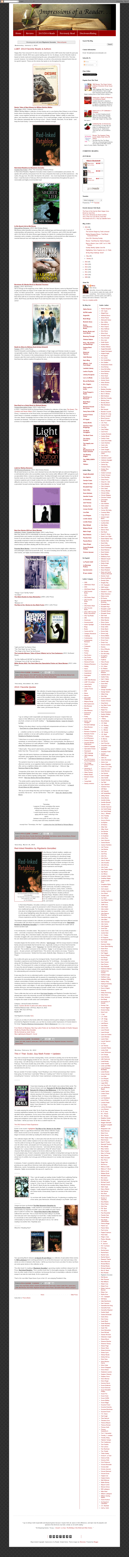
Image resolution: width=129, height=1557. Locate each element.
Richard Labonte (105, 1268)
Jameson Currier (106, 769)
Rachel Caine (105, 1255)
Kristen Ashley (105, 1010)
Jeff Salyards (105, 791)
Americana (87, 620)
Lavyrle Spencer (105, 1041)
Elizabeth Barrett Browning (106, 601)
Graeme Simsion (106, 701)
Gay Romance (88, 659)
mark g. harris (105, 1508)
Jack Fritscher (105, 743)
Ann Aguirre (87, 477)
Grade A (32, 1285)
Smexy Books (87, 422)
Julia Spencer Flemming (105, 914)
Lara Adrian (104, 1025)
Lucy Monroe (105, 1109)
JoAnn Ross (104, 838)
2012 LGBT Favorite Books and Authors (90, 612)
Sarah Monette (105, 1325)
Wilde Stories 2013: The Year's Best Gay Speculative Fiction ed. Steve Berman (41, 663)
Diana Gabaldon (105, 567)
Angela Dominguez (106, 351)
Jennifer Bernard (106, 802)
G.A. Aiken (104, 666)
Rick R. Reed (105, 1270)
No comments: (36, 1039)
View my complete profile (90, 300)
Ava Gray (104, 387)
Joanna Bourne (105, 842)
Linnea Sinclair (88, 509)
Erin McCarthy (105, 653)
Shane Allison (105, 1339)
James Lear (104, 762)
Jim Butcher (104, 831)
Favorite (32, 836)
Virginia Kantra (105, 1478)
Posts (87, 61)
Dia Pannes (104, 565)
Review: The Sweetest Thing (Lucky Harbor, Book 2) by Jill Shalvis (101, 137)
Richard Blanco (66, 836)
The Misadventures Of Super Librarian (88, 450)
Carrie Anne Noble (106, 440)
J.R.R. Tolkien (105, 736)
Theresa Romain (106, 1425)
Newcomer (91, 163)
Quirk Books (88, 719)
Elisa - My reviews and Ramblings (88, 343)
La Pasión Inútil (88, 562)
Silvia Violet (104, 1365)
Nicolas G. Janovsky (104, 1198)
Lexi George (104, 1054)
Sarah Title (104, 1328)
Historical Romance (90, 664)
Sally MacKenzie (106, 1301)
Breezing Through (88, 336)
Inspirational (87, 673)
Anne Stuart (104, 376)
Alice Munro (26, 836)
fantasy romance (89, 783)
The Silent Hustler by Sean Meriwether (27, 597)
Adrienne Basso (105, 315)
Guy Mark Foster (44, 1285)
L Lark (103, 1014)
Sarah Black (104, 1321)
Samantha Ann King (107, 1305)
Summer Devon (105, 1383)
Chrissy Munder (105, 491)
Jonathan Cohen (105, 876)
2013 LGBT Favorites (35, 675)
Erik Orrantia (104, 651)
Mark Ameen (38, 836)
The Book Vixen (88, 435)
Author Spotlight (89, 624)
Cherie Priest (105, 479)
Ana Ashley (91, 165)
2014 (86, 264)
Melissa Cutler (105, 1166)
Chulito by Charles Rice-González (25, 1030)
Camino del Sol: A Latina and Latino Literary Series (35, 1005)
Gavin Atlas (86, 490)
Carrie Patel (104, 447)
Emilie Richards (105, 624)
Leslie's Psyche (88, 371)
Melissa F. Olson (106, 1169)
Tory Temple (104, 1451)
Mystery (86, 708)
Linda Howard (105, 1063)
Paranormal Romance (87, 713)
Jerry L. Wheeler (106, 813)
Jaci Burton (104, 741)
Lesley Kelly (104, 1050)
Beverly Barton (105, 402)
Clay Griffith (104, 508)
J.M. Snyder (104, 732)
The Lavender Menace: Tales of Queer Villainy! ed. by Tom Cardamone (38, 653)
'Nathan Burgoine (24, 675)
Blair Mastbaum (105, 405)
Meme (86, 693)
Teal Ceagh (104, 1416)
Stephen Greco (105, 1376)
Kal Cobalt (104, 942)
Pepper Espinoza (106, 1232)
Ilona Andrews (87, 493)
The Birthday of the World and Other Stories (79, 1528)
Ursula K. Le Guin (36, 838)
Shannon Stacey (106, 1343)
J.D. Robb (104, 723)
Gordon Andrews (106, 698)
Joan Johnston (105, 840)
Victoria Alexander (106, 1464)
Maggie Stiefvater (106, 1122)
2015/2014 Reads (46, 33)
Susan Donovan (105, 1387)
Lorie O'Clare (104, 1100)
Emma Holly (104, 631)
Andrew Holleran (105, 347)
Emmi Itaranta (105, 638)
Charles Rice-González (105, 470)
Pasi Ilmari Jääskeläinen (105, 1220)
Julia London (104, 909)
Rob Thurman (105, 1279)
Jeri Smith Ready (106, 809)
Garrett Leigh (105, 681)
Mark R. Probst (105, 1142)
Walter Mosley (105, 1482)
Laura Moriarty (105, 1037)
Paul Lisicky (104, 1230)
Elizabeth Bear (105, 604)
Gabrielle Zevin (105, 674)
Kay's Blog (86, 360)
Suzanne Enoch (105, 1411)
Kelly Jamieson (105, 997)
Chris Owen (104, 488)
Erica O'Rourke (105, 649)
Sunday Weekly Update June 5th (95, 247)
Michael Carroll (105, 1182)
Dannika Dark (105, 541)
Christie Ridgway (106, 495)
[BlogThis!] (47, 672)
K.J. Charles (104, 935)
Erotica (86, 648)
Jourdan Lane (105, 895)
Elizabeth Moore (105, 611)
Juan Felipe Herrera (106, 900)
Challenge (87, 636)
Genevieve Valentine (104, 686)
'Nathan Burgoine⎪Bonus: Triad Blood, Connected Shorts (97, 235)
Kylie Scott (104, 1012)
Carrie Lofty (104, 445)
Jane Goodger (105, 775)
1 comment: (35, 833)
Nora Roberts (87, 534)
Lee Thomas (104, 1045)
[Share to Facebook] (51, 672)
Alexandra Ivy (105, 324)
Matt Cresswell (105, 1157)
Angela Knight (105, 353)
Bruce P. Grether (106, 420)
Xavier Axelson (105, 1499)
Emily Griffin (104, 627)
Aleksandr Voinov (106, 320)
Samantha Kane (105, 1308)
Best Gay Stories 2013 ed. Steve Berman (28, 530)
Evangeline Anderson (104, 656)
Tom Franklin (105, 1444)
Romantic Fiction (89, 734)
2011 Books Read (89, 597)
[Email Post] (42, 672)
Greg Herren (104, 703)
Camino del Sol (88, 631)
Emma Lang (104, 633)
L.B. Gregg (104, 1019)
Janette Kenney (105, 780)
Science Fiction (49, 1287)
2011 (86, 272)
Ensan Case (104, 640)
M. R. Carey (104, 1111)
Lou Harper (104, 1105)
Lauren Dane (104, 1039)
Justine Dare (104, 933)
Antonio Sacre (105, 380)
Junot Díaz (104, 928)
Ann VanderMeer (106, 360)
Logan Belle (104, 1083)
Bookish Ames (87, 322)
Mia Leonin (104, 1178)
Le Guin (103, 1043)
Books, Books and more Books (89, 332)
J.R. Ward (104, 734)
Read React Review (86, 402)
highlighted (31, 1128)
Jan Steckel (104, 773)
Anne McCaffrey (105, 369)
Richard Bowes (19, 677)
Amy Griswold (45, 675)
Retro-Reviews (88, 727)
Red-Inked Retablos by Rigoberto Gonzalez (29, 168)
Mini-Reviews (22, 1287)
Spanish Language (89, 746)
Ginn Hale (104, 696)
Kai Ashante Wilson (106, 939)
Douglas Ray (104, 582)
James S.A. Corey (106, 766)
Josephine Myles (106, 884)
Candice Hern (105, 425)
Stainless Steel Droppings (87, 426)
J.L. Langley (104, 727)
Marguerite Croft (105, 1128)
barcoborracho (87, 570)
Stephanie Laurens (106, 1372)
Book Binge (86, 318)
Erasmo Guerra (105, 644)
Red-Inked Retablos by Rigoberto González (35, 848)
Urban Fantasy (88, 772)
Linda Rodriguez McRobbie (105, 1068)
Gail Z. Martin (105, 679)
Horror (86, 668)
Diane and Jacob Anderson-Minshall (106, 573)
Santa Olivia (104, 1317)
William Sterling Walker (50, 677)
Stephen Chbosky (106, 1374)
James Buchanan (106, 760)
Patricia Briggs (105, 1223)
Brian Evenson (105, 418)
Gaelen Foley (105, 677)
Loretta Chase (87, 522)
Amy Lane (104, 340)
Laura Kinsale (105, 1032)
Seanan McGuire (106, 1334)
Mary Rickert (104, 1155)
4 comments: (36, 1283)
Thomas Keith (105, 1427)
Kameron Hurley (105, 944)
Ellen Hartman (105, 618)
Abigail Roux (104, 313)
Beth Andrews (105, 396)
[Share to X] (49, 672)
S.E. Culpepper (105, 1296)
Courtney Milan (105, 512)
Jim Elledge (104, 833)
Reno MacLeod (105, 1261)
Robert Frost (104, 1286)
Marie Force (104, 1133)
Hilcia (93, 286)
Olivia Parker (105, 1204)
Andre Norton (105, 342)
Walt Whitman (105, 1480)
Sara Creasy (104, 1319)
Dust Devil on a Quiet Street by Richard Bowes (30, 405)
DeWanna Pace (105, 556)
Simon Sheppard (106, 1367)
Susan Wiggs (105, 1402)
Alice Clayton (105, 326)
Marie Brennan (105, 1131)
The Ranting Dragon (87, 455)
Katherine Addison (106, 969)
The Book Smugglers (86, 431)
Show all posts (61, 42)
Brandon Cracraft (106, 411)
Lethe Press (87, 686)
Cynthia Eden (105, 523)
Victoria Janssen (88, 552)
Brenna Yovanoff (106, 416)
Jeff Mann (104, 789)
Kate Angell (104, 960)
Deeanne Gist (105, 561)
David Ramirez (105, 550)
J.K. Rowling (104, 725)
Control (90, 178)
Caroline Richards (106, 434)
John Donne (104, 858)
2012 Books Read (89, 606)
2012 (86, 269)
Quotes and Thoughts (87, 721)
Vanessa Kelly (105, 1458)
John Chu (104, 856)
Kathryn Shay (105, 981)
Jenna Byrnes (105, 798)
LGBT (40, 1041)
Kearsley (103, 990)
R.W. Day (104, 1248)
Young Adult (87, 781)
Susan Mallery (105, 1400)
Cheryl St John (87, 483)
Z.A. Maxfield (105, 1505)
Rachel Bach (104, 1252)
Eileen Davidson (105, 594)
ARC (24, 1041)
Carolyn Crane (87, 480)
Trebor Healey (105, 1453)
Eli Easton (104, 598)
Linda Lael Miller (105, 1066)
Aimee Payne (105, 317)
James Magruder (106, 764)
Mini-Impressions (89, 704)
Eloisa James (105, 622)
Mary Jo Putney (105, 1153)
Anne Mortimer (105, 371)
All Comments (89, 65)
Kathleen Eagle (105, 975)
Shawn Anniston (105, 1350)
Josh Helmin (104, 886)
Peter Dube (104, 1234)
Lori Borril (104, 1096)
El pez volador (87, 573)
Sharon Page (105, 1346)
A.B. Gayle (104, 311)
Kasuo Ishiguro (105, 955)
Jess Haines (104, 818)
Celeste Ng (104, 464)
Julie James (104, 924)
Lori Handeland (105, 1098)
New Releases (88, 710)
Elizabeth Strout (105, 613)
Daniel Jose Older (106, 536)
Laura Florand (105, 1030)
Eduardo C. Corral (106, 591)
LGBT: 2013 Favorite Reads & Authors (32, 49)
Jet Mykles (104, 822)
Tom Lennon (104, 1446)
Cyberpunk (87, 646)
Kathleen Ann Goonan (105, 971)
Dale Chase (104, 527)
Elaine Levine (105, 596)
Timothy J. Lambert (106, 1435)
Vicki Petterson (105, 1462)
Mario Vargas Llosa (106, 1137)
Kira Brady (104, 999)
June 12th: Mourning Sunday (94, 238)
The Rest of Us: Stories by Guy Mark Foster (29, 605)
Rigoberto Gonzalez (29, 677)
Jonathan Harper (106, 878)
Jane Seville (104, 778)
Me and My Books (88, 381)
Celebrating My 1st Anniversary (102, 124)
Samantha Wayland (106, 1310)
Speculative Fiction (59, 1287)
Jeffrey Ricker (105, 795)
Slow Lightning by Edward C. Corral (25, 1034)
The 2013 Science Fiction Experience (26, 1124)
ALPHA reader (87, 312)
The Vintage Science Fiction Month (88, 764)
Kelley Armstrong (106, 992)
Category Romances (90, 633)
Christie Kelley (105, 493)
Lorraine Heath (105, 1102)
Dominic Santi (105, 576)
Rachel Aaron (105, 1250)
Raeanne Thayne (106, 1259)
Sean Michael (105, 1332)
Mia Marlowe (104, 1180)
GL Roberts (104, 668)
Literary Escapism (88, 374)
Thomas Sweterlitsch (104, 1430)
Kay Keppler (104, 986)
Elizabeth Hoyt (87, 487)
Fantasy (86, 651)
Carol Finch (104, 431)
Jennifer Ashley (105, 800)
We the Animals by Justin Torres (24, 1032)
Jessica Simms (105, 820)
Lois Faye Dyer (105, 1085)
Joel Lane (104, 851)
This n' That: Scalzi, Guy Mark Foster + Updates (37, 1054)
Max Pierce (104, 1160)
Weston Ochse (105, 1487)
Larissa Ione (104, 1028)
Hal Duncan (104, 707)
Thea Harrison (105, 1418)
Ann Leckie (104, 358)
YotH (85, 779)
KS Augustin (104, 937)
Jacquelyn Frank (106, 751)
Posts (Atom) (26, 1298)
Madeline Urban (105, 1120)
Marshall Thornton (55, 675)
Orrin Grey (104, 1206)
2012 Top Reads (89, 615)
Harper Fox (104, 710)
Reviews (30, 33)
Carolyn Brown (105, 436)
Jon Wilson (104, 874)
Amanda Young (105, 335)
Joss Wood (104, 893)
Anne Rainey (104, 373)
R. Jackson (104, 1243)
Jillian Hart (104, 827)
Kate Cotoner (105, 962)
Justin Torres (105, 930)
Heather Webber (105, 714)
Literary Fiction (88, 688)
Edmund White (105, 589)
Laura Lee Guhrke (106, 1034)
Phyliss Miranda (105, 1239)
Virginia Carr (104, 1476)
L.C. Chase (104, 1021)
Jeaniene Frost (105, 786)
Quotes (59, 836)
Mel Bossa (63, 675)
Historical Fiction (89, 662)
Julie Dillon (104, 919)
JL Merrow (104, 739)
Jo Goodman (87, 499)
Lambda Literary (88, 368)
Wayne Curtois (105, 1484)
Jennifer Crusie (88, 496)
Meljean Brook (87, 528)
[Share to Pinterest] (53, 672)
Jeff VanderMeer (106, 793)
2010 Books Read (89, 589)
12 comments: (36, 672)
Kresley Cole (87, 506)
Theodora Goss (105, 1420)
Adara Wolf (91, 172)
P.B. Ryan (104, 1208)
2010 (86, 274)
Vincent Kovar (105, 1473)
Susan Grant (104, 1396)
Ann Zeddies (104, 362)
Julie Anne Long (105, 917)
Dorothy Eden (105, 580)
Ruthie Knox (104, 1294)
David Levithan (105, 545)
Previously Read (67, 33)
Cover (86, 644)
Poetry (86, 716)
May (87, 256)
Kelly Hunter (104, 995)
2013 (21, 836)
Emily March (104, 629)
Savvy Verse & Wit (88, 411)
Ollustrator (83, 1542)
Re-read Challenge (89, 725)
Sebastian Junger (106, 1337)
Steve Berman (40, 677)
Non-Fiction (46, 1041)
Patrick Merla (105, 1228)
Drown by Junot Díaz (89, 213)
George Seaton (105, 692)
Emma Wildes (105, 635)
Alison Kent (104, 333)
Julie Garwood (105, 922)
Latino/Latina (34, 1041)
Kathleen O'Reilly (106, 979)
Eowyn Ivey (104, 642)
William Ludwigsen (70, 1287)
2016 (86, 227)
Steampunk (87, 751)
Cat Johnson (104, 455)
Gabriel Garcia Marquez (105, 671)
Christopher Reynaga (104, 500)
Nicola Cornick (105, 1196)
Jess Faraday (105, 816)
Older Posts (74, 1294)
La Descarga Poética (87, 566)
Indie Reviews (87, 357)
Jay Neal (103, 782)
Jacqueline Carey (106, 745)
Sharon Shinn (105, 1348)
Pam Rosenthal (105, 1213)
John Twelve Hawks (107, 869)
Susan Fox (104, 1393)
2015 (86, 262)
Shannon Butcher (106, 1341)
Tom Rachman (105, 1449)
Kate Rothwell (105, 966)
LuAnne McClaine (106, 1107)
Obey (89, 171)
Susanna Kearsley (106, 1407)
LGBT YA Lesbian (89, 682)
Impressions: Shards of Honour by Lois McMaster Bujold (102, 98)
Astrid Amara (105, 384)
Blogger (96, 1542)
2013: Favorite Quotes (25, 687)
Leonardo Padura (106, 1048)
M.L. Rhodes (104, 1116)
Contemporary (88, 638)
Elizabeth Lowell (105, 609)
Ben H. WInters (105, 393)
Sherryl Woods (105, 1355)
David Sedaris (105, 552)
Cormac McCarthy (106, 510)
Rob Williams (105, 1281)
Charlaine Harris (105, 467)
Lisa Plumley (105, 1081)
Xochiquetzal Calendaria (105, 1502)
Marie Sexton (105, 1135)
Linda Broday (105, 1061)
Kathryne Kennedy (106, 983)
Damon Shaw (105, 530)
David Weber (104, 554)
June (88, 229)
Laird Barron (104, 1023)
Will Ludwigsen (45, 838)
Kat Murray (104, 957)
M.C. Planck (104, 1113)
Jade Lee (103, 757)
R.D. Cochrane (105, 1246)
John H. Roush (105, 860)
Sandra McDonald (106, 1314)
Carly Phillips (105, 429)
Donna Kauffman (106, 578)
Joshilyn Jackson (106, 891)
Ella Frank (104, 615)
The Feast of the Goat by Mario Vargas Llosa (96, 211)
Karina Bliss (104, 951)
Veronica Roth (105, 1460)
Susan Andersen (106, 1385)
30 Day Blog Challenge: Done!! (95, 253)
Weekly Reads (88, 774)
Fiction (86, 653)
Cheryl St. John (105, 482)
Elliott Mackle (105, 620)
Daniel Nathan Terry (106, 538)
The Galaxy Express (86, 439)
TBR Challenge (88, 753)
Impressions (87, 671)
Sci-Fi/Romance (89, 738)
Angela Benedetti (88, 474)
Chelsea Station (88, 339)
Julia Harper (104, 907)
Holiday (86, 666)
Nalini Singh (87, 531)
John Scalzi (52, 1285)
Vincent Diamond (106, 1471)
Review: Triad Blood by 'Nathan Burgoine (98, 241)
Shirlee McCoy (105, 1357)
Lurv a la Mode (87, 378)
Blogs (86, 627)
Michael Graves (105, 1184)
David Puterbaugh (106, 547)
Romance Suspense (90, 731)
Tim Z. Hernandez (106, 1433)
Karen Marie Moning (107, 946)
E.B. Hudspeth (105, 585)
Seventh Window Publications (89, 743)
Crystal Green (105, 520)
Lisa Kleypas (87, 515)
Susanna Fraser (105, 1405)
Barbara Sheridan (106, 389)
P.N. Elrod (104, 1210)
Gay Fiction (26, 1285)
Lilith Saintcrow (105, 1059)
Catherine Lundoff (106, 458)
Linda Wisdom (105, 1072)
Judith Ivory (104, 904)
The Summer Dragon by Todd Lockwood (97, 231)
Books (86, 629)
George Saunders (106, 689)
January (88, 258)
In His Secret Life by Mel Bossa (25, 226)
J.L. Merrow (104, 730)
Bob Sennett (104, 409)
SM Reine (104, 1299)
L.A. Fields (104, 1016)
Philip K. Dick (105, 1237)
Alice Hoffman (105, 329)
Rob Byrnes (104, 1277)
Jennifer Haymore (106, 807)
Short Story (104, 1359)
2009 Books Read (89, 584)
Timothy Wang (105, 1437)
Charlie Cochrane (106, 473)
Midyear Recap (88, 701)
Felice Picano (105, 662)
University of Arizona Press (88, 769)
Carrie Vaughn (105, 449)
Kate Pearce (104, 964)
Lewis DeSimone (106, 1052)
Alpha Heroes (87, 309)
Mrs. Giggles (87, 384)
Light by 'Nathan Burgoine (23, 468)
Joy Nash (104, 898)
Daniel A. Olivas (105, 534)
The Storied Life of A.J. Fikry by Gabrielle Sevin (97, 218)
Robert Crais (104, 1284)
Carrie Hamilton (105, 443)
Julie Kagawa (105, 926)
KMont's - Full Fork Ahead (87, 364)
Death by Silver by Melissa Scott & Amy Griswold (31, 347)
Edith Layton (104, 587)
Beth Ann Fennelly (106, 398)
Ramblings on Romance (87, 397)
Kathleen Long (105, 977)
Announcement (88, 622)
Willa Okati (104, 1491)
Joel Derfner (104, 849)
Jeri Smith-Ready (106, 811)
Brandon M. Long (106, 414)
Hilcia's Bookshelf (93, 161)
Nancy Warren (105, 1189)
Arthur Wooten (105, 382)
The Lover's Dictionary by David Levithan (95, 215)
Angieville (86, 315)
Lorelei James (87, 518)
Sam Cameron (105, 1303)
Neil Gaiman (53, 836)
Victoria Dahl (104, 1467)
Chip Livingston (105, 486)
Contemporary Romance (88, 641)
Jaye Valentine (105, 784)
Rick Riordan (104, 1272)
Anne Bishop (104, 367)
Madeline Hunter (105, 1118)
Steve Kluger (87, 544)
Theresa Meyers (105, 1423)
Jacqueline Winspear (104, 748)
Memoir (86, 695)
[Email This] (46, 672)
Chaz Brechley (105, 477)
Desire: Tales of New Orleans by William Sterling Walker (33, 107)
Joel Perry (104, 854)
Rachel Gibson (105, 1257)
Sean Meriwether (106, 1330)
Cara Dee (103, 427)
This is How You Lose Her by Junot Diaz (94, 216)
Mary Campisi (105, 1151)
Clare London (105, 506)
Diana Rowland (105, 570)
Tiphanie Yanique (106, 1440)
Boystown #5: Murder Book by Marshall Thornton (31, 284)
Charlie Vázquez (106, 475)
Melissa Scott (70, 675)
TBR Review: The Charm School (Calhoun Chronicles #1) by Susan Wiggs (102, 86)
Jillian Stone (104, 829)
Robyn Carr (104, 1292)
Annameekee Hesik (106, 364)
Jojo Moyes (104, 871)
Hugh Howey (104, 716)
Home (18, 33)
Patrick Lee (104, 1225)
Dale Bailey (104, 525)
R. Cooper (104, 1241)
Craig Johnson (105, 515)
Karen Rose (104, 948)
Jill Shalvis (104, 825)
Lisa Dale (86, 512)
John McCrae (105, 865)
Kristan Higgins (105, 1007)
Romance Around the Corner (88, 407)
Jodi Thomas (87, 502)
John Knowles (105, 862)
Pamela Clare (87, 538)
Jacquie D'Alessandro (105, 754)
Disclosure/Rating (88, 33)
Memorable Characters (87, 698)
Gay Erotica (87, 655)
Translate (96, 203)
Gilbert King (104, 694)
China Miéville (105, 484)
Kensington (87, 675)
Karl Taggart (104, 953)
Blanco (103, 407)
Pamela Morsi (87, 541)
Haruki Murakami (106, 712)
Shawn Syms (105, 1352)
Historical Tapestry (86, 353)
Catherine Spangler (106, 460)
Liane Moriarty (105, 1057)
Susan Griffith (105, 1398)
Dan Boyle (104, 532)
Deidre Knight (105, 563)
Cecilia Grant (105, 462)
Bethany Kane (105, 400)
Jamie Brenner (105, 771)
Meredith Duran (105, 1175)
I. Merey (103, 718)
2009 (86, 277)
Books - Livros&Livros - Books (88, 326)
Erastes (103, 647)
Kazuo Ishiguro (105, 988)
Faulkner (103, 659)
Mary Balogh (46, 836)
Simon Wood (104, 1369)
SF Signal (86, 419)
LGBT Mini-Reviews (90, 680)
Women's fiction (89, 777)
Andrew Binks (105, 344)
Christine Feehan (106, 497)
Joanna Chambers (106, 845)
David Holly (104, 543)
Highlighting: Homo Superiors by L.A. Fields (98, 250)
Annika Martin (105, 378)
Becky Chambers (106, 391)
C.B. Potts (104, 423)
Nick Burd (104, 1193)
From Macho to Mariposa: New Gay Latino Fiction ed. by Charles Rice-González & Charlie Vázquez (46, 1028)
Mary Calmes (105, 1149)
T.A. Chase (104, 1414)
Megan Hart (104, 1162)
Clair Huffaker (105, 503)
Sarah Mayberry (105, 1323)
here (32, 1016)
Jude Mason (104, 902)
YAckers (85, 464)
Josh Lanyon (104, 889)
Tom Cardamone (106, 1442)
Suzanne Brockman (106, 1409)
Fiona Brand (104, 664)
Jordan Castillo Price (62, 1285)
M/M (85, 691)
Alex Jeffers (104, 322)
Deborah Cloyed (105, 559)
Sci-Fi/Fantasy (88, 736)
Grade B (28, 1041)
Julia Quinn (104, 911)
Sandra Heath (105, 1312)
